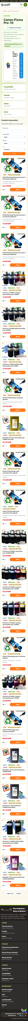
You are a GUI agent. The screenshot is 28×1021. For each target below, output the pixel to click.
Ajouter (18, 189)
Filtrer (14, 153)
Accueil (4, 11)
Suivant (19, 893)
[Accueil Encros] (10, 4)
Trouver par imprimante (21, 65)
